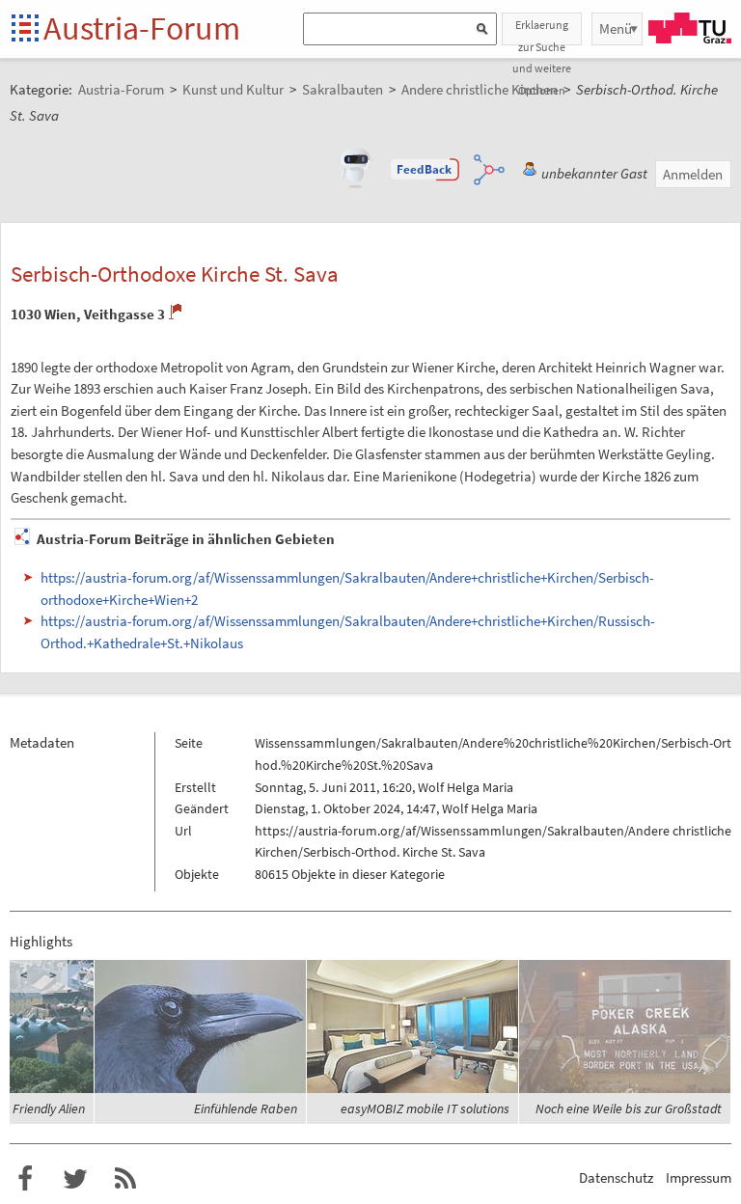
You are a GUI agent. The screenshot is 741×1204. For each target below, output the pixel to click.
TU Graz (689, 28)
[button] (424, 169)
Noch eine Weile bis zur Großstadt (628, 1108)
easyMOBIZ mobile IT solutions (425, 1108)
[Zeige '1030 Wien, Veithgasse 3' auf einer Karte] (175, 311)
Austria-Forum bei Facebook (25, 1178)
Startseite (26, 29)
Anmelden (693, 174)
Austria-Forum (141, 28)
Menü (615, 28)
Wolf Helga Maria (465, 787)
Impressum (698, 1177)
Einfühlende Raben (245, 1108)
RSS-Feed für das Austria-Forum (125, 1178)
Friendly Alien (49, 1108)
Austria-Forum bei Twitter (75, 1178)
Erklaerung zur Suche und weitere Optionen (541, 31)
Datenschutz (616, 1177)
